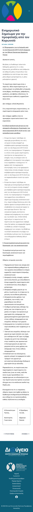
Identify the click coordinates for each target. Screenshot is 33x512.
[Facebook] (16, 497)
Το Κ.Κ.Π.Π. (16, 476)
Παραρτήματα (16, 481)
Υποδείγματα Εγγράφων (16, 478)
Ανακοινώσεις (16, 483)
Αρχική (16, 474)
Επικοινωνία (17, 488)
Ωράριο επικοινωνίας (16, 493)
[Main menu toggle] (29, 11)
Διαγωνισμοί (16, 486)
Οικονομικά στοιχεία (16, 491)
